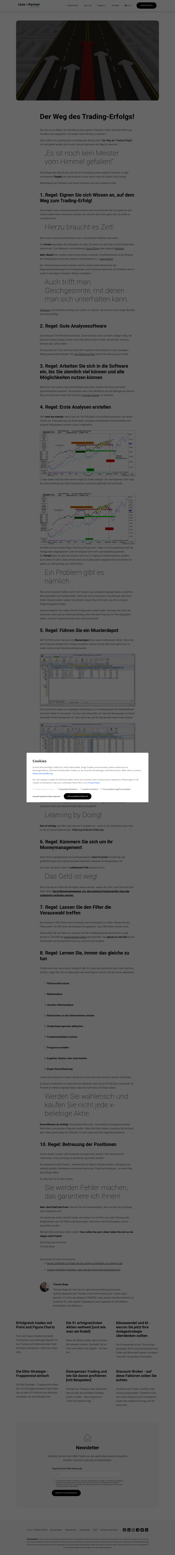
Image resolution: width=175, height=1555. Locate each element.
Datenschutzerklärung (42, 773)
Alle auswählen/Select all (78, 796)
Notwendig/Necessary (45, 789)
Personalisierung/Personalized (116, 789)
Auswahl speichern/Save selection (46, 796)
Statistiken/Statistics (68, 789)
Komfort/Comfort (90, 789)
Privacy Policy (94, 782)
